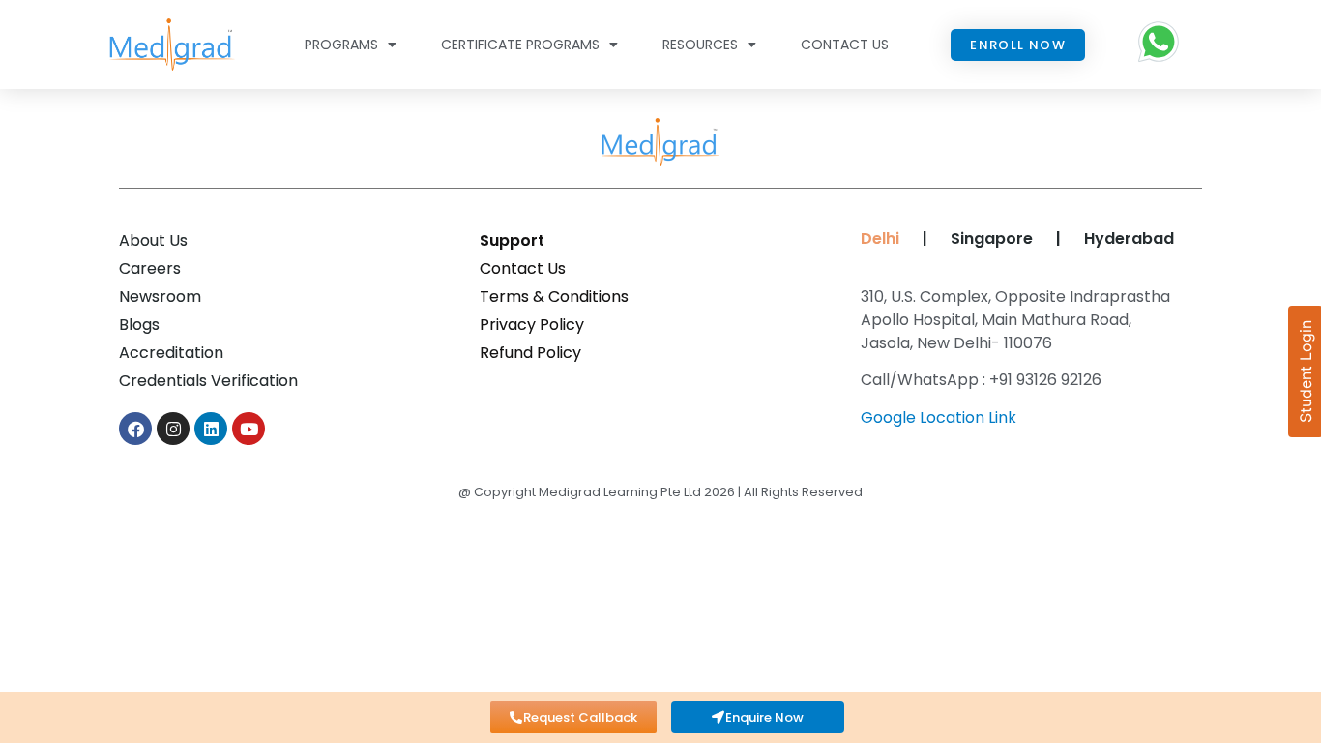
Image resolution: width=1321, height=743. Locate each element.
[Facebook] (135, 428)
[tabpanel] (1021, 364)
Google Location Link (938, 417)
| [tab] (925, 238)
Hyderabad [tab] (1129, 238)
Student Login (1305, 371)
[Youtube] (248, 428)
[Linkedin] (210, 428)
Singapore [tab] (992, 238)
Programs (341, 44)
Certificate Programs (520, 44)
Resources (700, 44)
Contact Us (845, 44)
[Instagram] (173, 428)
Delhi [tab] (876, 238)
